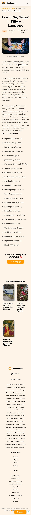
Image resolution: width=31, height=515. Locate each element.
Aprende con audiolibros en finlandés (15, 447)
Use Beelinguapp (15, 262)
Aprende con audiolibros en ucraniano (15, 438)
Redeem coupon (15, 478)
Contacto (15, 501)
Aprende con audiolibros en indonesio (15, 435)
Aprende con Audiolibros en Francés (15, 393)
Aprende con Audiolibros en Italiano (15, 395)
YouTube (15, 465)
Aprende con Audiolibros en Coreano (15, 415)
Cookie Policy (15, 498)
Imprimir (15, 489)
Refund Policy (15, 492)
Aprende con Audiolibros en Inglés (15, 384)
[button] (27, 3)
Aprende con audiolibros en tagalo (15, 441)
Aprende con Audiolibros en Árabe (15, 418)
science (25, 122)
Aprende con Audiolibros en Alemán (15, 398)
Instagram (15, 460)
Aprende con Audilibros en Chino (15, 407)
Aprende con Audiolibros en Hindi (15, 410)
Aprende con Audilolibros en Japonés (15, 401)
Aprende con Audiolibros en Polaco (15, 424)
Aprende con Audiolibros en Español (15, 387)
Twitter (15, 462)
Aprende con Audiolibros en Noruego (15, 430)
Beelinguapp (6, 8)
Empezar (20, 512)
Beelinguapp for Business (15, 484)
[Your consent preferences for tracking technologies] (28, 512)
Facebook (15, 457)
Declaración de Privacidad (15, 495)
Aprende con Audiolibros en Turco (15, 413)
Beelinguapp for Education (15, 481)
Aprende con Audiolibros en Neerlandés (15, 427)
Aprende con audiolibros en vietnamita (15, 444)
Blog (13, 8)
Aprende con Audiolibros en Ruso (15, 404)
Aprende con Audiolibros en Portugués (15, 390)
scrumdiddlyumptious (10, 133)
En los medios (15, 487)
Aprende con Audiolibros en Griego (16, 432)
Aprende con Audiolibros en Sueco (15, 421)
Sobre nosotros (15, 475)
